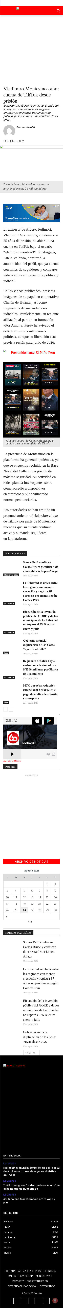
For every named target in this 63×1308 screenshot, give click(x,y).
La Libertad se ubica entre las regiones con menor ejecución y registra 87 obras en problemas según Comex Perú (40, 591)
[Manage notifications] (55, 1300)
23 (55, 903)
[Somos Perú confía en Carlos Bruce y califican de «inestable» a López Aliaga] (11, 566)
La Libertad (9, 604)
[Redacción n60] (9, 131)
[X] (31, 3)
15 (47, 897)
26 (24, 910)
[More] (30, 199)
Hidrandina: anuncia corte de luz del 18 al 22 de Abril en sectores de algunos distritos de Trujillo (31, 1171)
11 (15, 897)
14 (39, 897)
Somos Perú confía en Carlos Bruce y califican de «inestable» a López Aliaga (40, 566)
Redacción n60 (26, 127)
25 (15, 910)
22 (47, 903)
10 (7, 897)
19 (24, 903)
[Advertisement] (31, 48)
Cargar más (30, 1052)
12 (24, 897)
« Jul (30, 921)
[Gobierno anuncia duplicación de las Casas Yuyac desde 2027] (11, 644)
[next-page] (11, 709)
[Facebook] (24, 3)
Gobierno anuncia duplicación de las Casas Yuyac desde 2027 (39, 645)
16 (55, 897)
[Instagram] (24, 1301)
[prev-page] (5, 709)
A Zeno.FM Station (12, 761)
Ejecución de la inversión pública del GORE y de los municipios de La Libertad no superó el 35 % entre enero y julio (40, 620)
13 (32, 897)
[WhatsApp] (22, 199)
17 (7, 903)
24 (7, 910)
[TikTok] (31, 1301)
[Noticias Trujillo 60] (31, 10)
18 (15, 903)
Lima (6, 653)
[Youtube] (39, 3)
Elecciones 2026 (11, 575)
